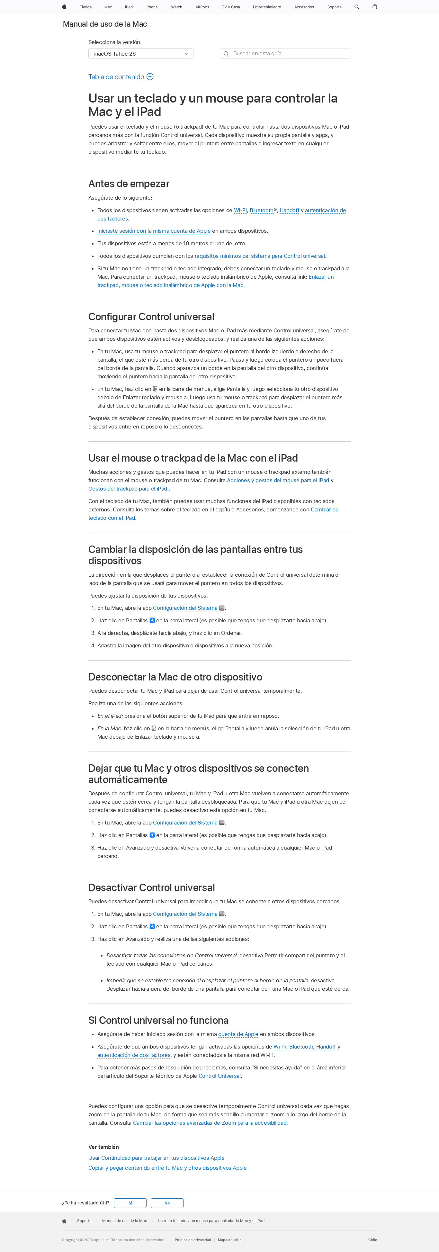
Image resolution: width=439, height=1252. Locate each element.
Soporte (84, 1221)
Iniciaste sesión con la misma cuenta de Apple (154, 231)
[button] (357, 7)
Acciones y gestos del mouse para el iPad (278, 480)
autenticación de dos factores (134, 1055)
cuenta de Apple (238, 1034)
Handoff (290, 210)
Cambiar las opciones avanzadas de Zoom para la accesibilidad (210, 1123)
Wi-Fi (240, 210)
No (167, 1203)
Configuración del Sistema (185, 608)
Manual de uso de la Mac (105, 24)
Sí (130, 1203)
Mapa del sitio (230, 1240)
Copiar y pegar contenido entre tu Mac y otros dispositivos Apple (167, 1168)
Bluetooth (261, 210)
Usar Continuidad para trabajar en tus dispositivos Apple (156, 1158)
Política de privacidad (193, 1240)
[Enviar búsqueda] (226, 53)
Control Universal (220, 1076)
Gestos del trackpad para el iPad (128, 488)
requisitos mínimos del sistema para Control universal (260, 256)
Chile (372, 1240)
